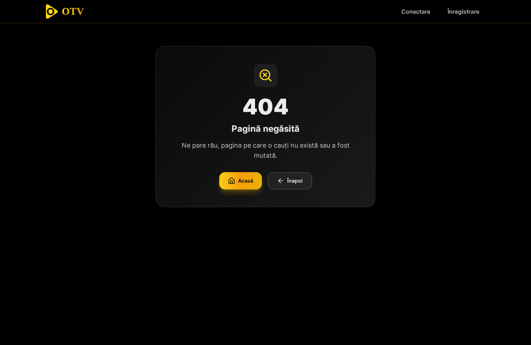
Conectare (415, 11)
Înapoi (295, 181)
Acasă (245, 181)
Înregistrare (463, 11)
